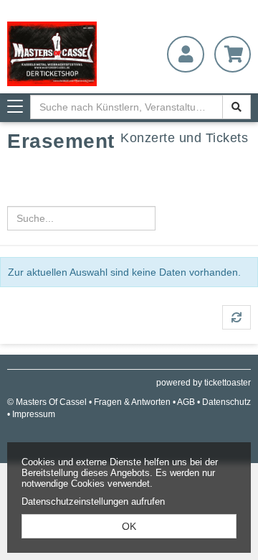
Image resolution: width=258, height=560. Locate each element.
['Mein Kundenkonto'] (185, 54)
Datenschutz (226, 402)
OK (129, 526)
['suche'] (236, 107)
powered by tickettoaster (203, 383)
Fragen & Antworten (132, 402)
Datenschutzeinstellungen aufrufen (93, 501)
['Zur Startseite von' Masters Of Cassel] (64, 54)
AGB (186, 402)
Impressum (33, 414)
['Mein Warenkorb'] (232, 54)
